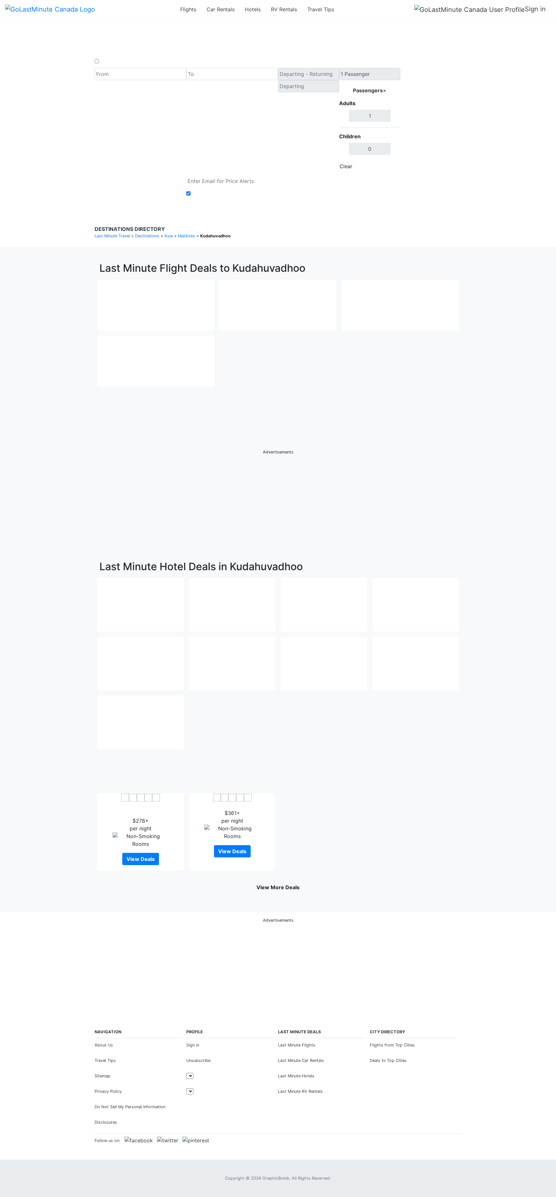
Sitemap (102, 1076)
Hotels (253, 9)
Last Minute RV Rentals (300, 1091)
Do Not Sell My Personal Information (130, 1106)
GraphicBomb (276, 1178)
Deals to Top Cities (388, 1060)
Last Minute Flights (296, 1045)
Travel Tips (320, 9)
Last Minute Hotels (296, 1076)
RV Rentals (284, 9)
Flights (188, 9)
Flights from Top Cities (392, 1045)
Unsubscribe (198, 1060)
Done (389, 166)
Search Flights (431, 120)
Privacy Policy (108, 1091)
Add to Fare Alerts (215, 193)
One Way (111, 61)
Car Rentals (221, 9)
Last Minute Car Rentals (301, 1060)
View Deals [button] (140, 859)
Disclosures (106, 1122)
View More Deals (278, 887)
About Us (104, 1045)
